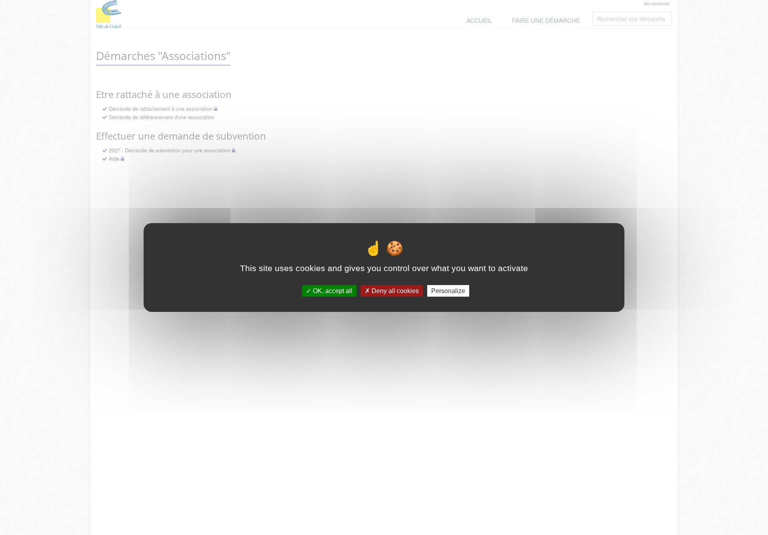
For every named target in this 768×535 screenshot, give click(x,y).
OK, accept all (331, 290)
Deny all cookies (394, 290)
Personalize (448, 290)
